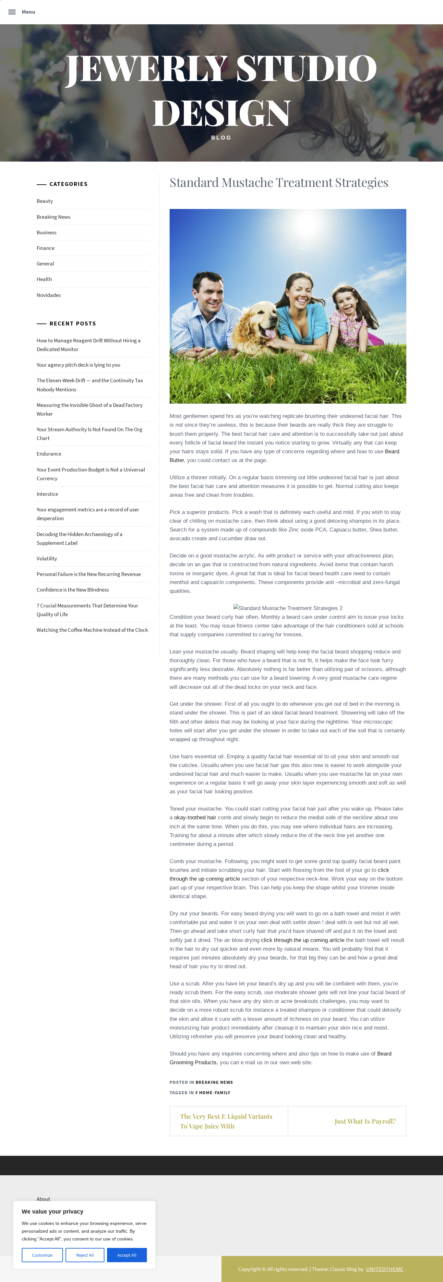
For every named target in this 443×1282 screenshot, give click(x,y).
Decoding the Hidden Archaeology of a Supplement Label (80, 538)
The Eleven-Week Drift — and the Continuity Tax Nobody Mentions (90, 385)
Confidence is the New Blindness (73, 589)
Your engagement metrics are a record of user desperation (88, 514)
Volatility (47, 558)
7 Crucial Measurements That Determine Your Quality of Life (87, 610)
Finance (45, 247)
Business (46, 232)
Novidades (49, 295)
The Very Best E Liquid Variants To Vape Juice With (226, 1121)
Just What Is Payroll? (365, 1121)
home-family (214, 1092)
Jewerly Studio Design (221, 88)
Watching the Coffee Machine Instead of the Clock (92, 629)
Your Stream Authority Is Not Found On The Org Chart (89, 434)
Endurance (49, 453)
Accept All (127, 1255)
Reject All (85, 1255)
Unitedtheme (384, 1269)
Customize (42, 1255)
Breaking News (214, 1082)
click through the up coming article (302, 940)
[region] (84, 1235)
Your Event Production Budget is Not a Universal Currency (91, 474)
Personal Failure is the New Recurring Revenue (89, 574)
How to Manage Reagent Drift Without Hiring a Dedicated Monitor (89, 345)
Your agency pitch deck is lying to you (78, 364)
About (43, 1199)
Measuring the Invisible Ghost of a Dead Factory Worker (90, 409)
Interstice (47, 493)
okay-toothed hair (195, 817)
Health (44, 279)
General (45, 263)
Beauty (45, 200)
